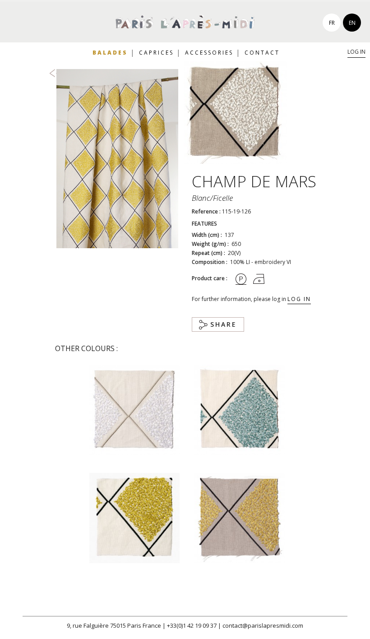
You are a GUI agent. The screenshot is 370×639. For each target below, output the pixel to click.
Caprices (156, 52)
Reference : (206, 211)
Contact (262, 52)
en (352, 23)
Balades (110, 52)
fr (332, 23)
